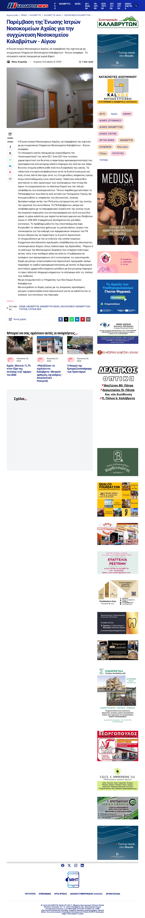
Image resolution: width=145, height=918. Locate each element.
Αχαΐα (10, 360)
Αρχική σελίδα (12, 15)
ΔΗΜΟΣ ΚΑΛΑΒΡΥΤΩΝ (111, 127)
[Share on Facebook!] (10, 146)
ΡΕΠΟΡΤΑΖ (118, 153)
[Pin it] (10, 172)
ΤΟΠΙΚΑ (23, 309)
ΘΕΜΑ (24, 15)
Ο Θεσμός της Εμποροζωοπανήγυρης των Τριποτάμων (79, 368)
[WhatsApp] (10, 159)
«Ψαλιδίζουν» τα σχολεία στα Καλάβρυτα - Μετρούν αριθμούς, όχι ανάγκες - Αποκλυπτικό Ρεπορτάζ (49, 373)
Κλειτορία (122, 147)
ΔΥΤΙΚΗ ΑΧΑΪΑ (107, 140)
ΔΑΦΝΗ (127, 114)
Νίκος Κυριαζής (19, 61)
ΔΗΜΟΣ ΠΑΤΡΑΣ (108, 133)
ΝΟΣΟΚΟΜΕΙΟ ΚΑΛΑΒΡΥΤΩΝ (77, 15)
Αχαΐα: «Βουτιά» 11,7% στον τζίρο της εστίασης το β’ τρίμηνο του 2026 (19, 370)
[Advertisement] (117, 424)
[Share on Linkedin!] (10, 166)
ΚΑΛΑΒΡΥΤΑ (35, 15)
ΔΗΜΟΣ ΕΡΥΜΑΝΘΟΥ (110, 120)
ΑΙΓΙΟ (102, 114)
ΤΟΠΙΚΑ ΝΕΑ (34, 309)
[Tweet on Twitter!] (10, 153)
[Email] (10, 178)
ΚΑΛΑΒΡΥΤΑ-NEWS (52, 15)
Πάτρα (103, 153)
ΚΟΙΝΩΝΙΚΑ (105, 147)
